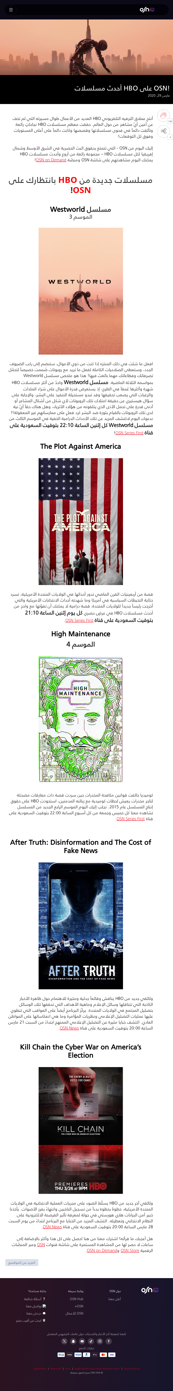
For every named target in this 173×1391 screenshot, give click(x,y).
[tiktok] (91, 1341)
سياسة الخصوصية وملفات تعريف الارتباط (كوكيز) (97, 1368)
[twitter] (64, 1341)
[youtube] (82, 1341)
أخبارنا (67, 1368)
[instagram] (100, 1341)
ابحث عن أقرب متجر (28, 1320)
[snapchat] (73, 1341)
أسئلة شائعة (32, 1298)
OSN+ (79, 1306)
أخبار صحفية (55, 1368)
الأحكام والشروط (131, 1368)
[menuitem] (147, 9)
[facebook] (108, 1341)
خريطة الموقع (40, 1368)
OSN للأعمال (74, 1313)
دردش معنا (33, 1313)
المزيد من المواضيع (21, 1262)
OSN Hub (76, 1298)
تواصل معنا (34, 1306)
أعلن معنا (114, 1298)
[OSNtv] (149, 1290)
